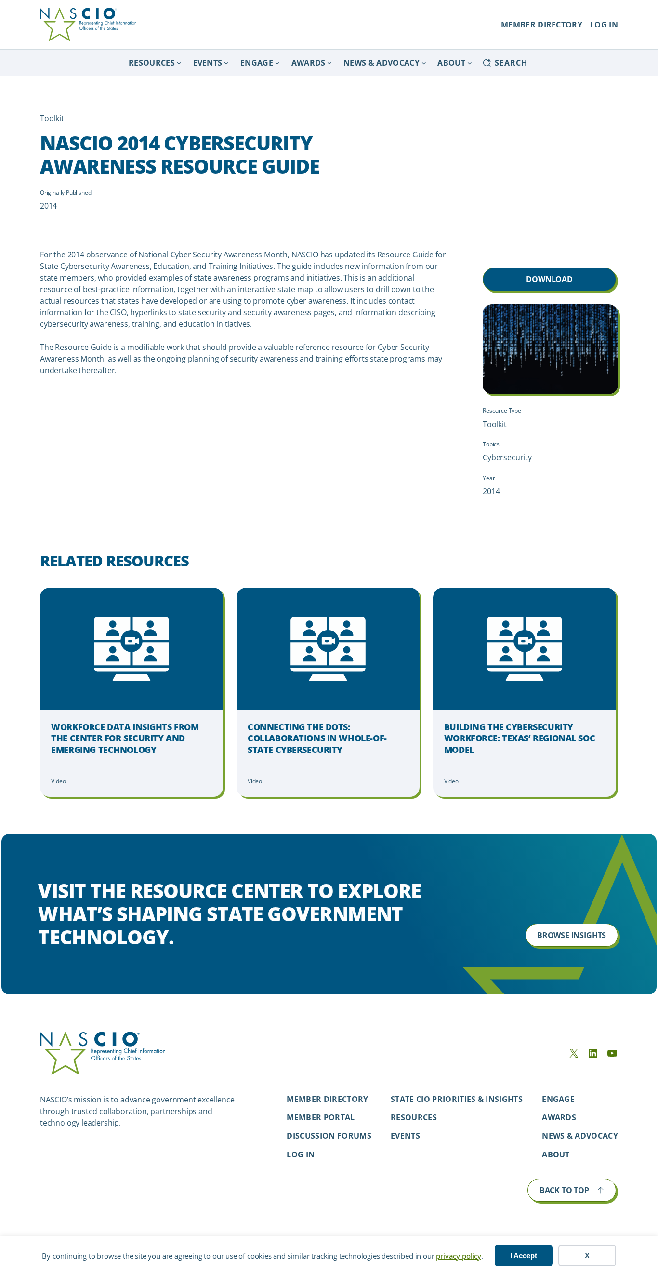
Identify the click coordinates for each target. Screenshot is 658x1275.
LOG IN (604, 24)
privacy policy (458, 1256)
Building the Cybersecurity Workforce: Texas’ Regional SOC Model (519, 738)
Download (549, 279)
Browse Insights (571, 935)
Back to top (564, 1190)
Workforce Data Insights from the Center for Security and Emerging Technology (124, 738)
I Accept (523, 1255)
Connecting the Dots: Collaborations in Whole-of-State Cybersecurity (317, 738)
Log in (301, 1154)
